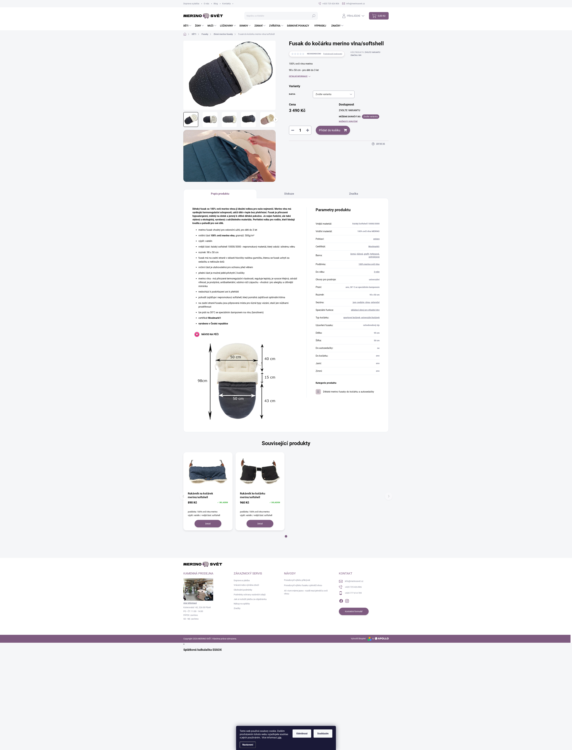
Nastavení (247, 744)
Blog (216, 3)
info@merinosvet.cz (354, 581)
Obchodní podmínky (243, 590)
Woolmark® (374, 246)
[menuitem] (187, 25)
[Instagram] (347, 600)
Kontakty (226, 3)
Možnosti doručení (348, 121)
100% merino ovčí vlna (369, 264)
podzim (360, 302)
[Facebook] (341, 600)
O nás (206, 3)
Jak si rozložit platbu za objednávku (250, 599)
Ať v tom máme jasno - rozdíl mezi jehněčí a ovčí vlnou (306, 592)
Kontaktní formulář (354, 611)
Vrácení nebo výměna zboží (246, 585)
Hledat (314, 16)
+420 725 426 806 (353, 587)
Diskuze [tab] (289, 193)
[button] (286, 536)
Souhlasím (323, 733)
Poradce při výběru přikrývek (297, 580)
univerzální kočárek (370, 317)
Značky (237, 608)
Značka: (355, 55)
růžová (360, 254)
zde (279, 737)
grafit (366, 254)
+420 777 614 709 (353, 593)
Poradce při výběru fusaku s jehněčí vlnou (303, 585)
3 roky (377, 272)
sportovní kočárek (351, 317)
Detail (207, 523)
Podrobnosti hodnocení (332, 54)
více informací (190, 603)
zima (367, 302)
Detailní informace (298, 76)
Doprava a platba (191, 3)
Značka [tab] (353, 193)
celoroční (375, 302)
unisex (376, 239)
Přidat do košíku (329, 130)
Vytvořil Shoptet (358, 638)
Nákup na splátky (242, 603)
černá (353, 254)
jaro (354, 302)
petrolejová (374, 257)
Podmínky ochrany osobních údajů (250, 594)
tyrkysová (374, 254)
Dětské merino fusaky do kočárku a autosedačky (348, 391)
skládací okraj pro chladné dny (365, 310)
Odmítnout (301, 733)
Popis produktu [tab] (220, 193)
